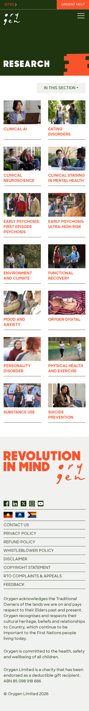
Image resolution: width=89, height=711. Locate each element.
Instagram (32, 503)
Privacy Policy (20, 533)
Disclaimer (15, 559)
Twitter (23, 503)
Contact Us (16, 524)
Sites (10, 4)
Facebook (6, 503)
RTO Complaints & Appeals (33, 576)
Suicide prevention (60, 415)
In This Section (59, 88)
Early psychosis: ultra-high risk (66, 224)
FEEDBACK (14, 584)
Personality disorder (17, 368)
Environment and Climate (18, 276)
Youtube (40, 503)
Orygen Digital (64, 319)
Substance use (19, 412)
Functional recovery (60, 276)
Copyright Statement (27, 567)
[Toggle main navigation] (80, 15)
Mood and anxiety (14, 322)
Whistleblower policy (29, 550)
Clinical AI (15, 129)
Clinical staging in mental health (66, 178)
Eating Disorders (59, 132)
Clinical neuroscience (19, 178)
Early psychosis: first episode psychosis (22, 226)
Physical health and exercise (65, 368)
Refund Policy (19, 542)
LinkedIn (15, 503)
